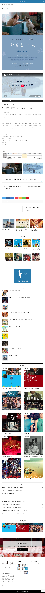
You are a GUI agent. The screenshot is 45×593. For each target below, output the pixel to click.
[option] (9, 527)
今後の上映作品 (22, 521)
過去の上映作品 (6, 201)
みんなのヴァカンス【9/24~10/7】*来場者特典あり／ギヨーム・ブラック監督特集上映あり (20, 179)
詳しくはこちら (22, 549)
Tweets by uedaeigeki (35, 563)
